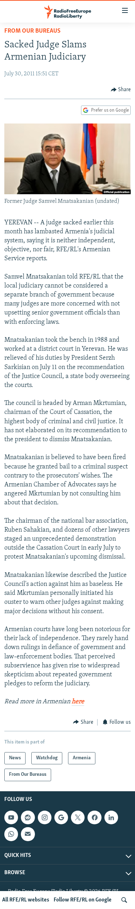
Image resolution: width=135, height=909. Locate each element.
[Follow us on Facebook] (94, 817)
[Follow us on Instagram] (44, 817)
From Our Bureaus (32, 31)
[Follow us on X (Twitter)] (78, 817)
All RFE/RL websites (25, 900)
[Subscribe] (28, 834)
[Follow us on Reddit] (28, 817)
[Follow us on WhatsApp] (11, 834)
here (78, 702)
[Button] (121, 89)
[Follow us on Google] (61, 817)
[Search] (124, 900)
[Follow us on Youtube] (11, 817)
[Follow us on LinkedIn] (111, 817)
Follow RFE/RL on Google (83, 900)
